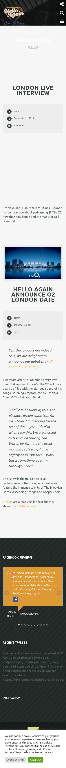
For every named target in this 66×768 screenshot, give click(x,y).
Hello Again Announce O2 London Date (33, 294)
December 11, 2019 (24, 118)
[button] (62, 4)
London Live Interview (33, 90)
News (16, 332)
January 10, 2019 (22, 325)
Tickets (7, 501)
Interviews (19, 125)
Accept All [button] (35, 759)
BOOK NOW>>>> (24, 506)
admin (17, 111)
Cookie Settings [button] (15, 759)
